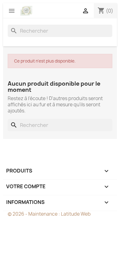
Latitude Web (76, 214)
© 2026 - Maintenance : (34, 214)
